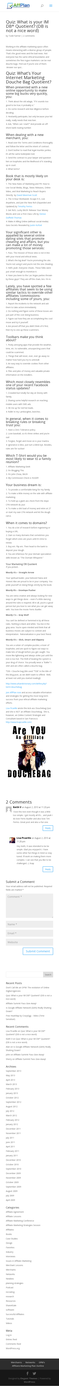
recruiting (10, 1292)
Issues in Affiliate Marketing (18, 1261)
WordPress (29, 1382)
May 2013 (10, 1075)
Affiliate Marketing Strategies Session (23, 1225)
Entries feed (11, 1339)
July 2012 (10, 1111)
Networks (10, 1274)
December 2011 (13, 1128)
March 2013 (11, 1084)
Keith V (9, 1038)
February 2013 (12, 1088)
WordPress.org (13, 1348)
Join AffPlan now (13, 692)
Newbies (10, 1278)
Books (9, 1234)
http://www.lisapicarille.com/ (19, 722)
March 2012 (11, 1115)
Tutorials (10, 1318)
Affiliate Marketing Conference (20, 1220)
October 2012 (12, 1097)
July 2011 (10, 1137)
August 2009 (11, 1191)
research (10, 1296)
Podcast (9, 1287)
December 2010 (13, 1160)
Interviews (10, 1256)
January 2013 (12, 1093)
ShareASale (11, 1305)
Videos (9, 1323)
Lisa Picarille (11, 708)
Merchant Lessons (14, 1265)
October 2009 (12, 1182)
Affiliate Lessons (13, 1216)
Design (9, 1243)
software (10, 1309)
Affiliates (10, 1229)
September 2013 (13, 1071)
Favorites (10, 1247)
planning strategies (14, 1283)
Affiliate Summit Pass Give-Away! (21, 1003)
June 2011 (10, 1142)
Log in (9, 1335)
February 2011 (12, 1151)
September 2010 (13, 1168)
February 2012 (12, 1120)
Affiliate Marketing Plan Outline (28, 1365)
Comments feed (13, 1343)
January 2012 (12, 1124)
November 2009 (13, 1177)
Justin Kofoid (36, 225)
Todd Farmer (15, 35)
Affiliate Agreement (15, 1211)
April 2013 (10, 1079)
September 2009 (13, 1186)
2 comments (29, 35)
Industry (9, 1252)
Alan (8, 1046)
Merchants (11, 1269)
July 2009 (10, 1195)
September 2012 (13, 1102)
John (8, 1054)
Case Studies (12, 1238)
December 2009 (13, 1173)
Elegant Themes (28, 1378)
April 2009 (10, 1200)
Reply (48, 828)
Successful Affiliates (15, 1314)
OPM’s (42, 1362)
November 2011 (13, 1133)
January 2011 (12, 1155)
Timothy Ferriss (25, 206)
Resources (11, 1301)
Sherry (9, 1059)
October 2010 (12, 1164)
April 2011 (10, 1146)
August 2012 (11, 1106)
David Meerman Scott (27, 195)
